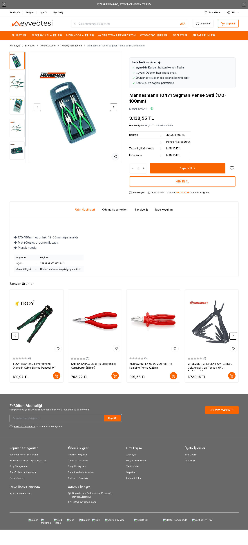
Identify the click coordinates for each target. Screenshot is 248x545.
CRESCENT (195, 363)
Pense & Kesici (48, 45)
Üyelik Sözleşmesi (78, 460)
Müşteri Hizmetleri (136, 460)
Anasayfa (131, 454)
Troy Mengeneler (19, 466)
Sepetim (130, 472)
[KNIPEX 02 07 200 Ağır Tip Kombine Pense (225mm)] (153, 321)
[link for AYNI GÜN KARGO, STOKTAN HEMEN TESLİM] (124, 4)
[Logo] (32, 23)
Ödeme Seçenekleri (114, 209)
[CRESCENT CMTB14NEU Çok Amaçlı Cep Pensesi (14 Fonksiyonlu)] (211, 321)
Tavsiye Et (141, 209)
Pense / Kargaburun (71, 45)
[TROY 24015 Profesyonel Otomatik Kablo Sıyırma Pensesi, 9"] (36, 321)
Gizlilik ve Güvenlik (78, 478)
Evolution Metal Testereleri (24, 454)
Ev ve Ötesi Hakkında (21, 493)
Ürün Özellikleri (85, 209)
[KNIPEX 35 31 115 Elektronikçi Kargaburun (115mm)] (95, 321)
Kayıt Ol (112, 418)
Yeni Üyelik (191, 454)
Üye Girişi (190, 460)
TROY (17, 363)
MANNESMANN (138, 109)
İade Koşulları (164, 209)
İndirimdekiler (133, 478)
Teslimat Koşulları (77, 454)
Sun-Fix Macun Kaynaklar (23, 472)
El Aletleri (30, 45)
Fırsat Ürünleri (17, 478)
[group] (75, 107)
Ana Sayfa (15, 45)
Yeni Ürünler (132, 466)
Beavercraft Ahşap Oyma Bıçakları (28, 460)
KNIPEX (76, 363)
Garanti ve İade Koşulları (81, 472)
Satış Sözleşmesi (77, 466)
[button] (4, 4)
